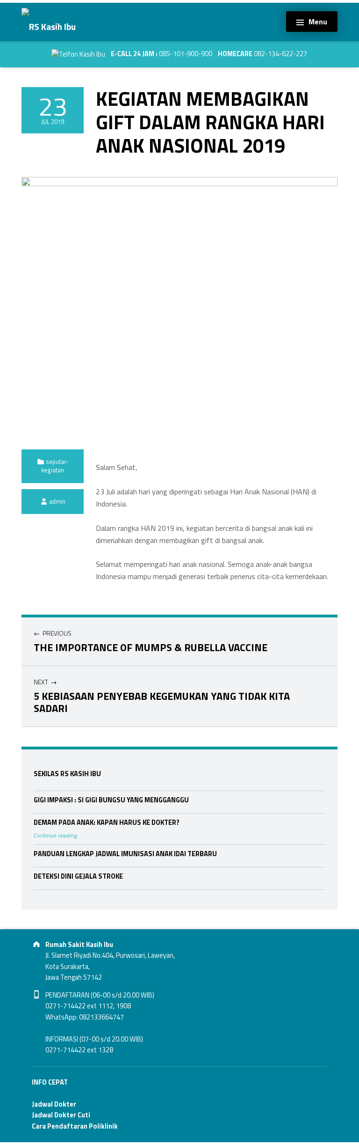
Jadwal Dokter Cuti (61, 1115)
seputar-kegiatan (55, 466)
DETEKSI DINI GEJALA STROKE (78, 876)
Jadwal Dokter (54, 1104)
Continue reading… (57, 835)
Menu (318, 21)
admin (57, 501)
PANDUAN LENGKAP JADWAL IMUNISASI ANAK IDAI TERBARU (125, 854)
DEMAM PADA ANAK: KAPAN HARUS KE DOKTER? (107, 822)
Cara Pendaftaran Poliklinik (75, 1126)
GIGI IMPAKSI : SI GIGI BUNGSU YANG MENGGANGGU (111, 800)
